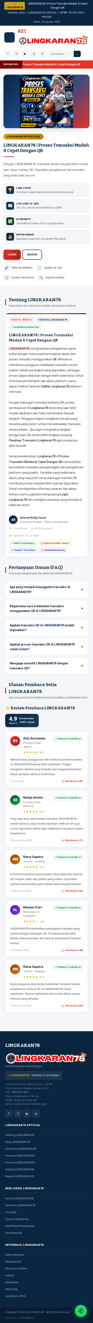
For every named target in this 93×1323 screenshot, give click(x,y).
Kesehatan (11, 1282)
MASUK (32, 254)
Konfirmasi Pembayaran (20, 1226)
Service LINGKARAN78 (19, 1198)
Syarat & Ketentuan (17, 1219)
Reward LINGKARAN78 (19, 1176)
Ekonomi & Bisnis (16, 1268)
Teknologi (11, 1289)
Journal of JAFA (15, 1296)
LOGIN (12, 254)
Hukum (9, 1275)
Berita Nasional (14, 1254)
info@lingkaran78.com (26, 1096)
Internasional (13, 1261)
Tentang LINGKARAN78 (19, 1135)
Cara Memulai (13, 1232)
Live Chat (10, 1212)
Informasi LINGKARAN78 (20, 1148)
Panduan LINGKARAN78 (20, 1205)
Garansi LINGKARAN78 (19, 1169)
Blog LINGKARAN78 (17, 1141)
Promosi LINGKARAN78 (20, 1155)
